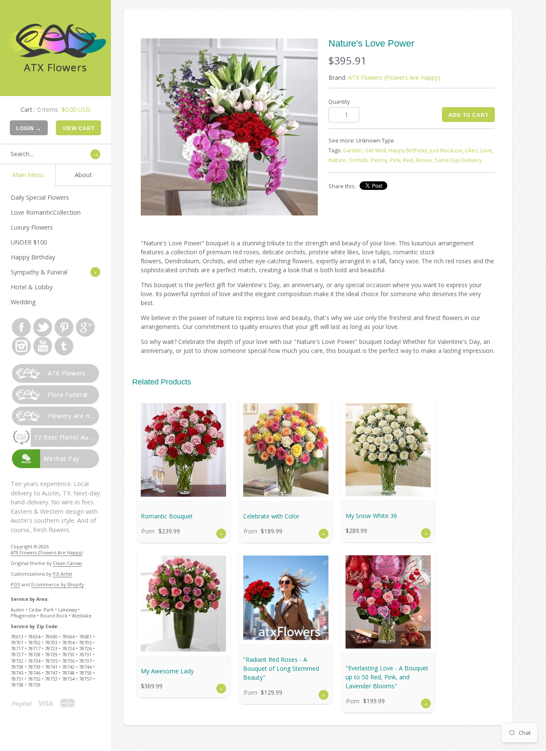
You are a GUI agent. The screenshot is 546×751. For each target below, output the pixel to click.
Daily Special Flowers (40, 197)
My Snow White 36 (371, 516)
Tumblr (64, 346)
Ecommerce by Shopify (57, 584)
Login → (28, 128)
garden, (353, 150)
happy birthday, (408, 150)
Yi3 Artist (62, 574)
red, (409, 160)
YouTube (42, 346)
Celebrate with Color (271, 516)
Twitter (42, 327)
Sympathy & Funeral (39, 272)
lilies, (472, 150)
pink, (396, 160)
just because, (447, 150)
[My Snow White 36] (388, 449)
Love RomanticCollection (46, 212)
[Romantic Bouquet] (183, 450)
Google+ (85, 327)
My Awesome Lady (167, 671)
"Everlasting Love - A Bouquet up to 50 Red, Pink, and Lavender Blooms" (387, 677)
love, (487, 150)
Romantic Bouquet (167, 516)
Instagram (21, 346)
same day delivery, (459, 160)
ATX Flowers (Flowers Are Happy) (46, 552)
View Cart (78, 128)
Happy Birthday (33, 257)
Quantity (339, 101)
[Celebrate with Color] (285, 450)
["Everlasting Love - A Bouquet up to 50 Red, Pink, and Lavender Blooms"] (388, 602)
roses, (424, 160)
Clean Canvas (67, 563)
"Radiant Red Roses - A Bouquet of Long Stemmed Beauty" (281, 668)
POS (15, 584)
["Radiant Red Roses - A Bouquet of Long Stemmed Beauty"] (285, 598)
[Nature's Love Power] (229, 126)
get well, (376, 150)
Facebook (21, 327)
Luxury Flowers (32, 227)
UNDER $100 (29, 242)
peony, (380, 160)
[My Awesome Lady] (183, 604)
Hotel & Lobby (31, 287)
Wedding (23, 302)
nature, (337, 160)
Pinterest (64, 327)
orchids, (359, 160)
